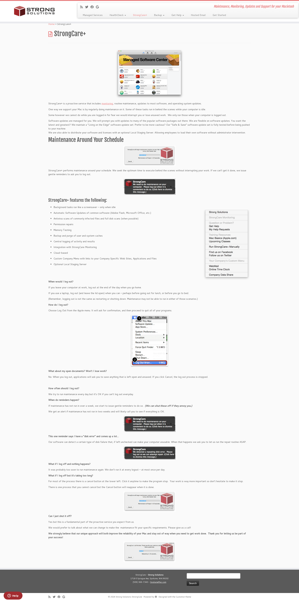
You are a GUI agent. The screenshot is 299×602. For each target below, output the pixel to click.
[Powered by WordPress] (156, 596)
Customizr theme (183, 596)
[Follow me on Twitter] (87, 7)
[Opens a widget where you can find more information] (12, 596)
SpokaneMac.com (158, 582)
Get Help (176, 15)
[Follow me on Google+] (98, 7)
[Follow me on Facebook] (93, 7)
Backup (158, 15)
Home (51, 24)
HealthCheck (117, 15)
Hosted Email (198, 15)
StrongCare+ (140, 15)
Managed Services (93, 15)
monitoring (107, 103)
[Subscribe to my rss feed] (82, 7)
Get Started (219, 15)
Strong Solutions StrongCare (129, 596)
